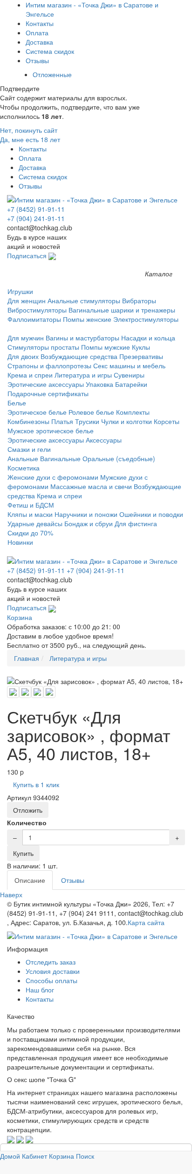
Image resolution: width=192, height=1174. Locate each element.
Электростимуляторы (145, 319)
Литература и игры (83, 374)
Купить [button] (23, 853)
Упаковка (99, 384)
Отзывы (37, 60)
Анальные (22, 458)
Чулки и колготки (126, 421)
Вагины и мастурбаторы (82, 337)
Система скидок (50, 51)
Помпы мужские (105, 347)
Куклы (141, 347)
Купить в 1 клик (36, 784)
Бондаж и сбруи (88, 523)
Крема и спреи (30, 374)
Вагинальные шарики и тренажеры (122, 309)
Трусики (87, 421)
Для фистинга (136, 523)
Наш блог (40, 989)
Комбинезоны (28, 421)
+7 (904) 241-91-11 (36, 218)
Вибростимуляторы (37, 309)
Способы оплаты (51, 980)
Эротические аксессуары (45, 384)
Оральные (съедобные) (118, 458)
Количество (27, 822)
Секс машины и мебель (129, 365)
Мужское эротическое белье (50, 430)
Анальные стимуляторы (84, 300)
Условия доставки (53, 971)
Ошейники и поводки (151, 514)
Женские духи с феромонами (52, 477)
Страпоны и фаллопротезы (49, 365)
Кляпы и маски (30, 514)
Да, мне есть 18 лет (30, 139)
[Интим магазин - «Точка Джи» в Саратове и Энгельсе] (96, 199)
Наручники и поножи (86, 514)
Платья (62, 421)
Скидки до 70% (30, 532)
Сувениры (129, 374)
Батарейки (131, 384)
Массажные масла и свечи (91, 486)
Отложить (27, 810)
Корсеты (166, 421)
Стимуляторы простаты (43, 347)
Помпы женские (87, 319)
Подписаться (27, 255)
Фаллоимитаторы (34, 319)
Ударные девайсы (34, 523)
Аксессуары (104, 439)
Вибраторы (139, 300)
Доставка (39, 41)
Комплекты (133, 412)
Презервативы (141, 356)
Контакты (40, 23)
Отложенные (52, 74)
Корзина (19, 617)
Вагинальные (60, 458)
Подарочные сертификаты (48, 393)
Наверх (11, 894)
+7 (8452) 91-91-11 (36, 209)
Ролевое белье (91, 412)
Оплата (37, 32)
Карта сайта (146, 922)
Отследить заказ (50, 961)
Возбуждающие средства (79, 356)
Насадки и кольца (148, 337)
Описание (29, 880)
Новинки (20, 542)
